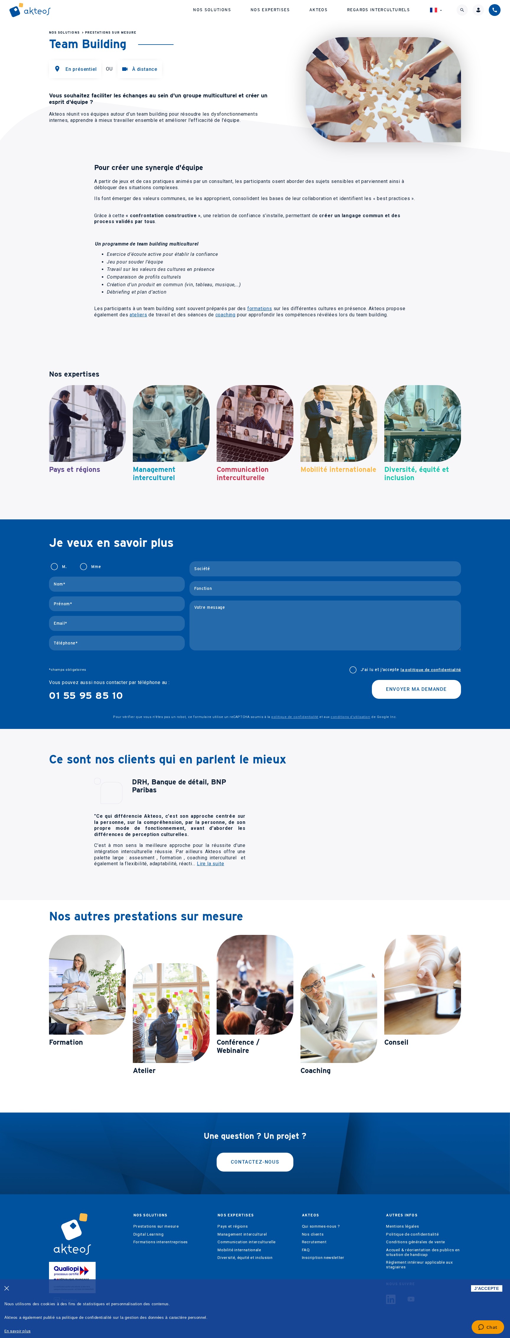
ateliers (138, 315)
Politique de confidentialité (412, 1234)
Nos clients (312, 1234)
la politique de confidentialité (431, 669)
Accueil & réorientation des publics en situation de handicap (423, 1252)
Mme (96, 567)
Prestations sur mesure (110, 33)
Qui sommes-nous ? (321, 1226)
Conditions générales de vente (415, 1242)
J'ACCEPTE (486, 1288)
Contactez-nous (255, 1162)
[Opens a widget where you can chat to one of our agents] (487, 1327)
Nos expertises (270, 9)
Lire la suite (210, 863)
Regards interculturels (378, 9)
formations (259, 308)
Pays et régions (233, 1226)
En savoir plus (17, 1331)
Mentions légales (402, 1226)
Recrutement (314, 1242)
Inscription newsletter (323, 1257)
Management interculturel (242, 1234)
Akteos (318, 9)
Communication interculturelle (247, 1242)
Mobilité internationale (239, 1250)
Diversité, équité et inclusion (245, 1257)
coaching (225, 315)
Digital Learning (148, 1234)
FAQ (306, 1250)
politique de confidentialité (294, 717)
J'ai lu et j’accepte (411, 670)
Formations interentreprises (160, 1242)
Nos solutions (212, 9)
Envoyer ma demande (416, 689)
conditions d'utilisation (350, 717)
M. (64, 567)
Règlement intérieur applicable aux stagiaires (419, 1264)
